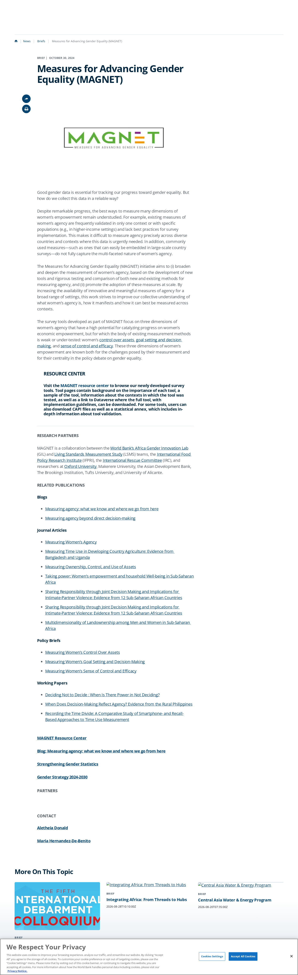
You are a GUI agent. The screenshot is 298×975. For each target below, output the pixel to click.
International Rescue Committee (132, 460)
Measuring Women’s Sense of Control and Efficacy (90, 671)
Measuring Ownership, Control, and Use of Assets (90, 566)
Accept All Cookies (243, 956)
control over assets (116, 340)
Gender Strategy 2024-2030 (62, 777)
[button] (26, 109)
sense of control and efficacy (87, 346)
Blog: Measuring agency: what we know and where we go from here (101, 751)
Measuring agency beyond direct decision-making (90, 518)
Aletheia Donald (52, 827)
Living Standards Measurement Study (88, 454)
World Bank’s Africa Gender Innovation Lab (149, 448)
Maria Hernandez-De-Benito (64, 840)
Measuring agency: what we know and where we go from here (102, 509)
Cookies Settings (212, 956)
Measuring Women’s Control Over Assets (82, 652)
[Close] (291, 956)
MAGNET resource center (84, 385)
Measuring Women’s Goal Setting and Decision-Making (95, 661)
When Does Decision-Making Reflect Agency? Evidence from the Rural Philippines (119, 704)
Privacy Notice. (17, 971)
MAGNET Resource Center (62, 738)
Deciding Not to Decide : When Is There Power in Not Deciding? (102, 694)
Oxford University (80, 466)
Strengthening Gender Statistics (67, 764)
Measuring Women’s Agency (71, 542)
